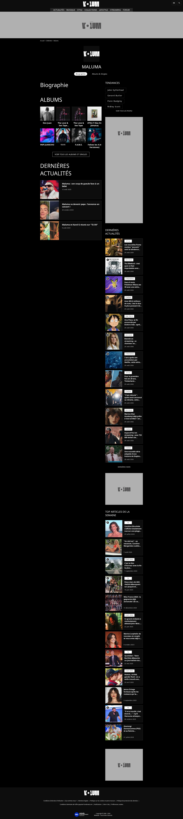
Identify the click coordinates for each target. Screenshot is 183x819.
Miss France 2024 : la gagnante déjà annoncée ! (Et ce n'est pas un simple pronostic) (132, 601)
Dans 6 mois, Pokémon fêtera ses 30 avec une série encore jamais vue (132, 286)
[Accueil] (91, 4)
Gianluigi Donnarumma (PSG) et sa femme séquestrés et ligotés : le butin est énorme (132, 731)
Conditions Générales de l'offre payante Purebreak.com (76, 804)
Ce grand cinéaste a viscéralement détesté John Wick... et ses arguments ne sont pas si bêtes (133, 623)
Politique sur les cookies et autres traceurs (102, 801)
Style (79, 10)
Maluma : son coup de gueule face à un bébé (80, 184)
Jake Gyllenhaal (115, 90)
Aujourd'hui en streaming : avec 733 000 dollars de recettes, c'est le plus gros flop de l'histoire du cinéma (133, 439)
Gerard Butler (114, 95)
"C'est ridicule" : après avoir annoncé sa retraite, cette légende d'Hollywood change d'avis (133, 401)
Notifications (98, 804)
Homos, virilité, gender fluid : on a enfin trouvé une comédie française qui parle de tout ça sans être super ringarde (132, 681)
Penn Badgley (114, 101)
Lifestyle (103, 10)
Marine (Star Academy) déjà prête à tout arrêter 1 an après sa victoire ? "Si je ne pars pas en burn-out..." (133, 420)
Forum (126, 10)
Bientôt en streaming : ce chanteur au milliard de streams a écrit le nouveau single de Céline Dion (132, 346)
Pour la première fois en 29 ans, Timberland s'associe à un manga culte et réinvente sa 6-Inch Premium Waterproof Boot (132, 384)
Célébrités (49, 41)
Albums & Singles (99, 74)
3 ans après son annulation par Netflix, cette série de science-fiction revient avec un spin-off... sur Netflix (132, 364)
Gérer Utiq (106, 804)
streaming (115, 10)
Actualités (58, 10)
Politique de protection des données (127, 801)
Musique (70, 10)
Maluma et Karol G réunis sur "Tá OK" (80, 224)
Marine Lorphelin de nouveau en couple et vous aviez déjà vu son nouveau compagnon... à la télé (132, 640)
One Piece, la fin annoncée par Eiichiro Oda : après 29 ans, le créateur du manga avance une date (132, 326)
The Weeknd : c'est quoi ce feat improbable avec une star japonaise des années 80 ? (132, 268)
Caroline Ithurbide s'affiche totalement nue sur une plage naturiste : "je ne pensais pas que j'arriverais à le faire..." (132, 533)
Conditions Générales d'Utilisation (53, 801)
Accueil (42, 41)
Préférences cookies (117, 804)
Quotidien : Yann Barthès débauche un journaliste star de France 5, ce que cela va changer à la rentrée (132, 662)
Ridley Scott (113, 106)
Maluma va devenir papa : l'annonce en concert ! (80, 205)
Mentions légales (83, 801)
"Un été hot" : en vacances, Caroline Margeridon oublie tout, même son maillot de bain (131, 546)
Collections (91, 10)
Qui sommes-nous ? (71, 801)
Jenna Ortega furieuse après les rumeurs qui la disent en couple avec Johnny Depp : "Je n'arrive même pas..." (132, 696)
